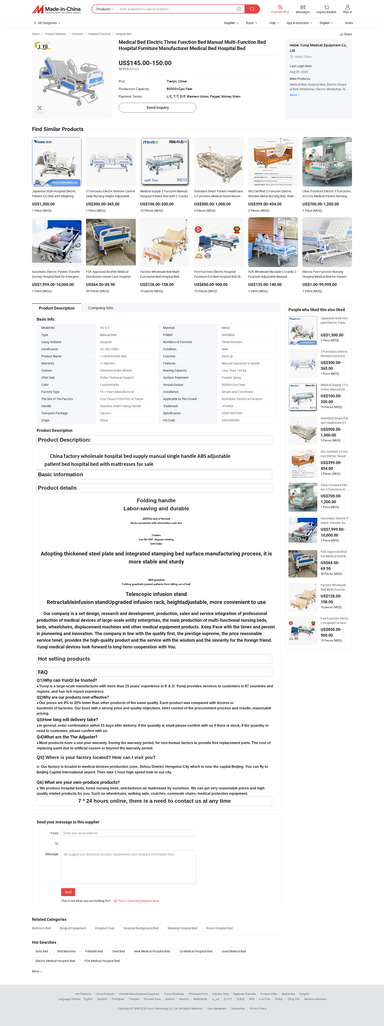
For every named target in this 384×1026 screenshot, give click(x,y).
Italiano (169, 999)
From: (54, 833)
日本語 (241, 999)
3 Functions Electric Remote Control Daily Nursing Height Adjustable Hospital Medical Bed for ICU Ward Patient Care (334, 353)
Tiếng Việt (293, 999)
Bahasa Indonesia (315, 999)
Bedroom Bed (41, 928)
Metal (226, 328)
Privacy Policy (258, 1008)
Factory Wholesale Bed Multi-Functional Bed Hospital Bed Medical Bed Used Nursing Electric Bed (334, 587)
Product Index (268, 994)
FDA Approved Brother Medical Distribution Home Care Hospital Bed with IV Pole (334, 553)
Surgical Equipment (73, 928)
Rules (349, 23)
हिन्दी (251, 999)
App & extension (298, 23)
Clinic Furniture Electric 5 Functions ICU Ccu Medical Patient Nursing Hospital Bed (334, 487)
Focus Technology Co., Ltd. (163, 1008)
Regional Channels (244, 994)
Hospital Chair (105, 928)
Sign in (347, 12)
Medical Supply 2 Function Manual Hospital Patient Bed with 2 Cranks (334, 387)
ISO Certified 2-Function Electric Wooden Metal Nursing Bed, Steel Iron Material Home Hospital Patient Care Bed (334, 453)
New (225, 349)
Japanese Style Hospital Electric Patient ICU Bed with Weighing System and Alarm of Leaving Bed (334, 320)
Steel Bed (118, 951)
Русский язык (152, 999)
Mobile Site (288, 994)
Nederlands (200, 999)
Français (134, 999)
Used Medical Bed (234, 951)
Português (118, 999)
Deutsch (184, 999)
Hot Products (83, 994)
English (88, 999)
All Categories (47, 23)
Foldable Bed (94, 951)
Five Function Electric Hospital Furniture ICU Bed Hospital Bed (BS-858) (334, 620)
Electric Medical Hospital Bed (55, 961)
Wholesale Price (198, 994)
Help (273, 23)
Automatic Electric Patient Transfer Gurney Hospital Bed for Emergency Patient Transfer (334, 520)
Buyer (250, 23)
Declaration (238, 1008)
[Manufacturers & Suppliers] (56, 9)
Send (68, 892)
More (293, 95)
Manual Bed (108, 335)
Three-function (232, 342)
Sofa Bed (42, 951)
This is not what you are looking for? (86, 901)
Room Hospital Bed (219, 928)
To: (57, 843)
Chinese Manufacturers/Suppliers (139, 994)
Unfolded (228, 335)
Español (102, 999)
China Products (105, 994)
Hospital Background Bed (141, 928)
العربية (215, 999)
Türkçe (279, 999)
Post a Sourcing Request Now (136, 901)
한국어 (228, 999)
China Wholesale (174, 994)
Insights (304, 994)
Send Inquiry (157, 107)
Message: (51, 854)
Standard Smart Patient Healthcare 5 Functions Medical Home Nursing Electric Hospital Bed (334, 420)
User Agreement (216, 1008)
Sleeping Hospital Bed (182, 928)
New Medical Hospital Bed (152, 951)
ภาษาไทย (264, 999)
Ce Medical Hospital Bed (195, 951)
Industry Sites (220, 994)
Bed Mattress (66, 951)
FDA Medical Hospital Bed (102, 961)
